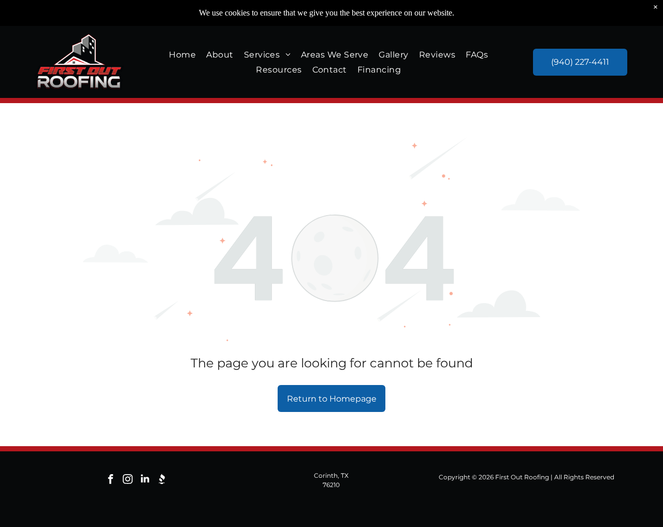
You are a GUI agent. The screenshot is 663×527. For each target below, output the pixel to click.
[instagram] (128, 480)
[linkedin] (145, 480)
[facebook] (111, 480)
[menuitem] (182, 54)
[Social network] (162, 480)
